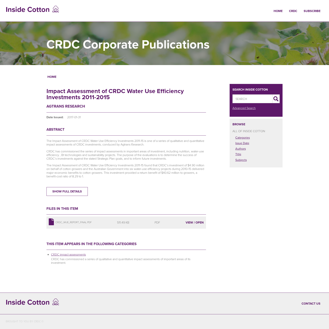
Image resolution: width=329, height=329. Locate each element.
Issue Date (242, 143)
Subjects (241, 160)
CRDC (293, 11)
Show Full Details (67, 191)
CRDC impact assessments (68, 254)
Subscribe (312, 11)
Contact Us (311, 303)
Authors (240, 148)
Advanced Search (244, 108)
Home (278, 11)
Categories (242, 137)
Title (238, 154)
